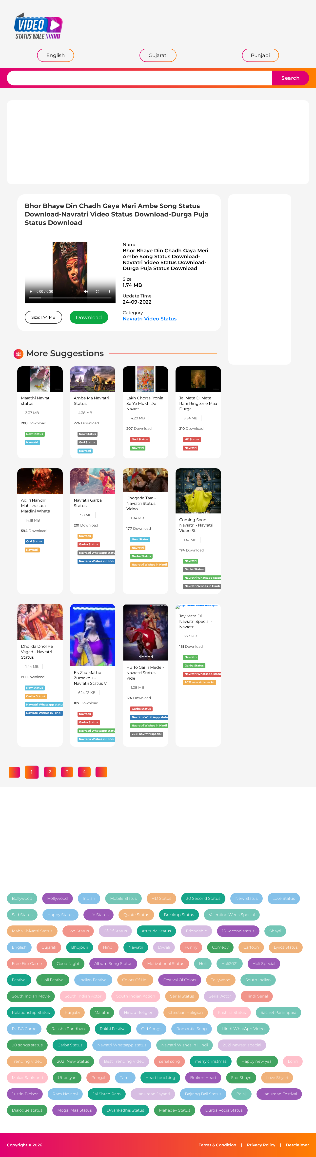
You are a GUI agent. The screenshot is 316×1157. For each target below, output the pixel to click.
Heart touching (160, 1077)
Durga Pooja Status (224, 1110)
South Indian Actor (83, 996)
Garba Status (70, 1045)
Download (89, 317)
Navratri (135, 947)
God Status (78, 931)
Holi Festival (52, 980)
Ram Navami (65, 1094)
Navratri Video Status (150, 319)
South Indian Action (135, 996)
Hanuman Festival (279, 1094)
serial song (169, 1061)
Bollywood (22, 898)
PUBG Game (24, 1028)
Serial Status (182, 996)
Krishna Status (232, 1012)
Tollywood (221, 980)
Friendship (196, 931)
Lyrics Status (286, 947)
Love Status (284, 898)
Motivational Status (165, 963)
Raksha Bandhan (68, 1028)
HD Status (161, 898)
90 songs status (27, 1045)
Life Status (98, 914)
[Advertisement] (158, 142)
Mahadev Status (174, 1110)
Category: (133, 312)
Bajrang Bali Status (203, 1094)
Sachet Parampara (278, 1012)
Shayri (275, 931)
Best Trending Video (124, 1061)
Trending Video (27, 1061)
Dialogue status (27, 1110)
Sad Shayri (241, 1077)
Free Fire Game (27, 963)
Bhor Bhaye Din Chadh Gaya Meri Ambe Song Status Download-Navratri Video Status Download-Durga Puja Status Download (165, 259)
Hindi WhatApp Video (243, 1028)
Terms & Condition (217, 1145)
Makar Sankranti (27, 1077)
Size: (128, 279)
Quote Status (136, 914)
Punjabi (72, 1012)
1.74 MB (132, 285)
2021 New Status (73, 1061)
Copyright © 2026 (24, 1145)
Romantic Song (191, 1028)
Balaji (241, 1094)
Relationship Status (31, 1012)
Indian (89, 898)
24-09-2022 (137, 302)
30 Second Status (203, 898)
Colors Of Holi (135, 980)
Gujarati (48, 947)
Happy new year (257, 1061)
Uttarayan (67, 1077)
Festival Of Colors (179, 980)
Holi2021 (229, 963)
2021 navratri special (242, 1045)
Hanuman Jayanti (153, 1094)
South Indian (258, 980)
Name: (130, 244)
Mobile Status (123, 898)
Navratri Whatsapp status (121, 1045)
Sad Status (22, 914)
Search (290, 78)
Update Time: (138, 296)
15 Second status (238, 931)
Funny (191, 947)
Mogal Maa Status (74, 1110)
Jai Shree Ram (107, 1094)
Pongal (98, 1077)
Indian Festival (93, 980)
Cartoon (251, 947)
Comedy (220, 947)
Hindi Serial (257, 996)
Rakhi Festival (113, 1028)
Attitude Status (156, 931)
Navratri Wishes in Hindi (184, 1045)
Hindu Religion (139, 1012)
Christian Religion (185, 1012)
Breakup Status (179, 914)
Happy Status (60, 914)
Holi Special (264, 963)
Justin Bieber (25, 1094)
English (19, 947)
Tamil (125, 1077)
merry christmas (211, 1061)
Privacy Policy (261, 1145)
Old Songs (151, 1028)
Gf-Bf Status (115, 931)
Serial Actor (220, 996)
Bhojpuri (79, 947)
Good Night (68, 963)
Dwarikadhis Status (125, 1110)
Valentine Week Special (232, 914)
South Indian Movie (31, 996)
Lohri (293, 1061)
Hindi (108, 947)
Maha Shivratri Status (32, 931)
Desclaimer (297, 1145)
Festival (19, 980)
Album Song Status (113, 963)
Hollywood (57, 898)
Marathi (102, 1012)
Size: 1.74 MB (43, 317)
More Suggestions (65, 353)
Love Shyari (277, 1077)
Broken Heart (203, 1077)
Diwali (164, 947)
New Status (246, 898)
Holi (203, 963)
